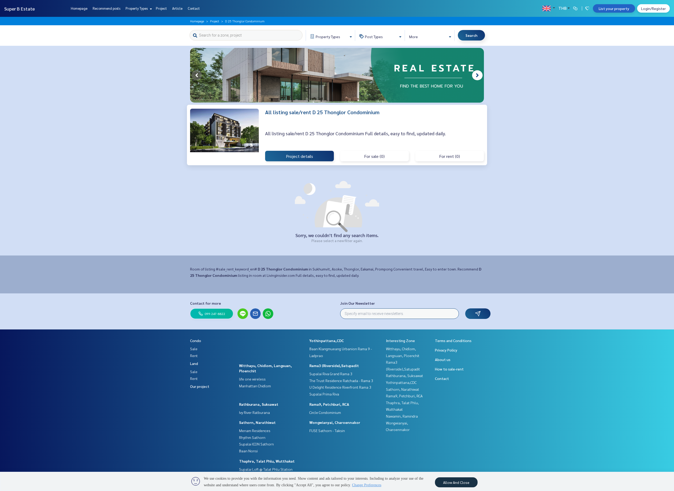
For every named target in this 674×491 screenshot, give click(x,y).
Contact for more (205, 303)
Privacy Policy (446, 350)
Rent (194, 355)
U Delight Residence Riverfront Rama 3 (340, 387)
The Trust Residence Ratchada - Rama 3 (341, 380)
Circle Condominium (325, 412)
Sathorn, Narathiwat (257, 422)
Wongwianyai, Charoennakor (334, 422)
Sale (193, 348)
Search (471, 35)
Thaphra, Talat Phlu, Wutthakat (267, 461)
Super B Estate (19, 9)
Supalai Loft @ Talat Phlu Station (266, 469)
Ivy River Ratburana (254, 412)
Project (161, 8)
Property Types (137, 8)
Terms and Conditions (453, 340)
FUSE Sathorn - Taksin (327, 430)
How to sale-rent (449, 369)
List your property (614, 8)
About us (442, 359)
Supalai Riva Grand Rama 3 (330, 373)
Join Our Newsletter (357, 303)
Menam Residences (254, 430)
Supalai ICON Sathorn (256, 444)
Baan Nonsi (248, 450)
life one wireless (252, 379)
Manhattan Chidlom (255, 385)
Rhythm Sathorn (252, 437)
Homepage (79, 8)
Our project (199, 386)
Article (177, 8)
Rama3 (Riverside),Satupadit (334, 365)
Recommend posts (106, 8)
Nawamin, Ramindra (402, 416)
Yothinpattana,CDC (326, 340)
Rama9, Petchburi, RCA (329, 404)
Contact (194, 8)
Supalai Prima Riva (324, 394)
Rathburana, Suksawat (258, 404)
